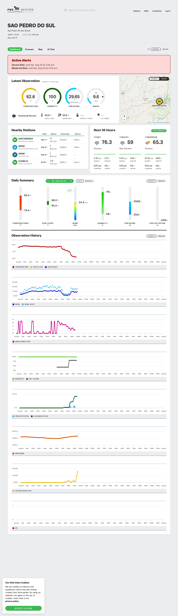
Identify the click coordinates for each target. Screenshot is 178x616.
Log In (167, 11)
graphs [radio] (151, 181)
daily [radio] (80, 181)
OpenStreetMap (157, 122)
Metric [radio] (165, 49)
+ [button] (124, 116)
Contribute (156, 11)
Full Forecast (159, 130)
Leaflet (149, 122)
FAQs (146, 11)
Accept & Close (23, 608)
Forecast (29, 50)
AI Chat (51, 50)
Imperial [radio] (155, 49)
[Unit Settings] (148, 49)
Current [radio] (154, 79)
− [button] (124, 119)
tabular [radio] (161, 181)
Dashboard (15, 50)
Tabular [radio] (161, 236)
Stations (136, 11)
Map (40, 50)
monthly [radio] (89, 181)
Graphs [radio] (151, 236)
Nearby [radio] (164, 79)
